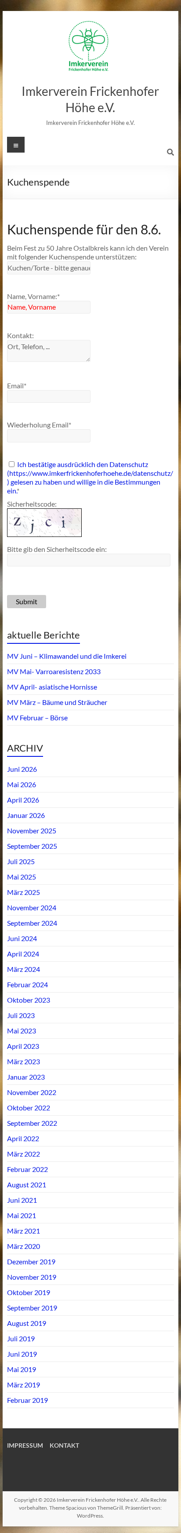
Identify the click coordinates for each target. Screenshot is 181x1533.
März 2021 (23, 1230)
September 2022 (32, 1123)
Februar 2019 (27, 1400)
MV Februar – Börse (37, 717)
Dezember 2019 (31, 1261)
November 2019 (31, 1277)
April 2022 (23, 1138)
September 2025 (32, 846)
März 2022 (23, 1154)
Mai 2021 (21, 1215)
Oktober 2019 (28, 1292)
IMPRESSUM (25, 1445)
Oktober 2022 (28, 1107)
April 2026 (23, 800)
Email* (16, 385)
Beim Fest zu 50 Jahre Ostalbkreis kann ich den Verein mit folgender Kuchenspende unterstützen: (88, 252)
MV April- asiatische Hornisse (52, 687)
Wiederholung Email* (39, 424)
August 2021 (26, 1184)
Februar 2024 (27, 984)
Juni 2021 (22, 1200)
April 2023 (23, 1046)
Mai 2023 (21, 1030)
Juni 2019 (22, 1354)
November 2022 (31, 1092)
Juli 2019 (21, 1338)
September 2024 (32, 923)
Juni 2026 (22, 769)
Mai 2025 (21, 876)
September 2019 (32, 1307)
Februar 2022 (27, 1169)
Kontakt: (20, 335)
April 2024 (23, 953)
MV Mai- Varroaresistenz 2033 (54, 671)
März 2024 (23, 969)
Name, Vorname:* (33, 296)
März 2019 (23, 1384)
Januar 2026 (26, 815)
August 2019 (26, 1323)
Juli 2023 (21, 1015)
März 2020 (23, 1246)
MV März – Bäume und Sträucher (57, 702)
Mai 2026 (21, 784)
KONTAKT (64, 1445)
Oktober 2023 (28, 1000)
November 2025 (31, 830)
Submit (26, 601)
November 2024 (31, 907)
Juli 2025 (21, 861)
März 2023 (23, 1061)
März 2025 (23, 892)
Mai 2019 (21, 1369)
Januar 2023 (26, 1077)
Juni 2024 (22, 938)
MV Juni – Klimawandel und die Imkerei (67, 656)
